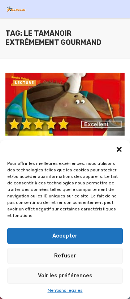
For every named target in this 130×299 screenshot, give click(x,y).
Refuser (65, 255)
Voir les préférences (65, 275)
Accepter (65, 235)
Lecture (24, 83)
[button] (119, 149)
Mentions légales (65, 290)
